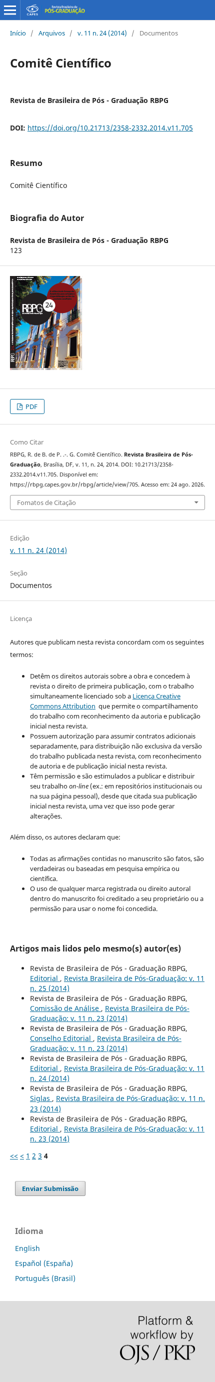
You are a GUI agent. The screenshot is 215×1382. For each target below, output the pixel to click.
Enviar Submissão (50, 1188)
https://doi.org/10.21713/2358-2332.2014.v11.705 (110, 127)
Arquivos (51, 33)
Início (18, 33)
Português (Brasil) (45, 1278)
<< (14, 1155)
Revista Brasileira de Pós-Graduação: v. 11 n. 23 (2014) (110, 1013)
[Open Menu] (10, 10)
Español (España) (44, 1263)
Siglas (41, 1098)
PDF (31, 406)
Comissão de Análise (65, 1008)
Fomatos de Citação (46, 502)
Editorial (45, 978)
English (27, 1248)
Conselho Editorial (61, 1038)
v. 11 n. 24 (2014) (102, 33)
